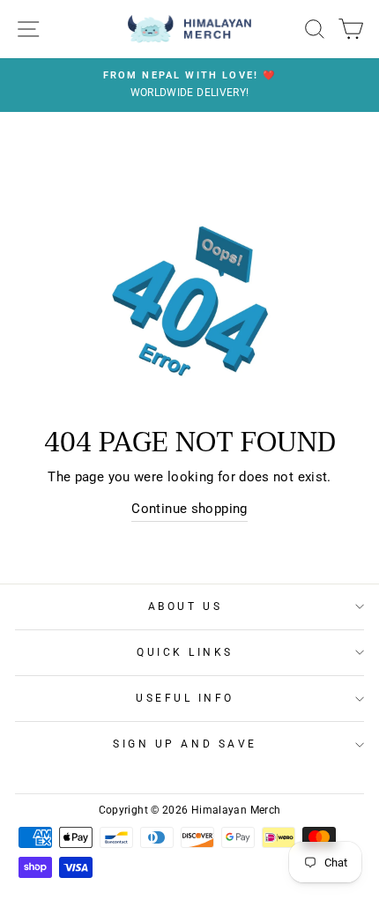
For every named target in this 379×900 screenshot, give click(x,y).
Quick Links (185, 652)
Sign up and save (185, 744)
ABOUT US (185, 606)
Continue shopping (189, 509)
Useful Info (185, 698)
